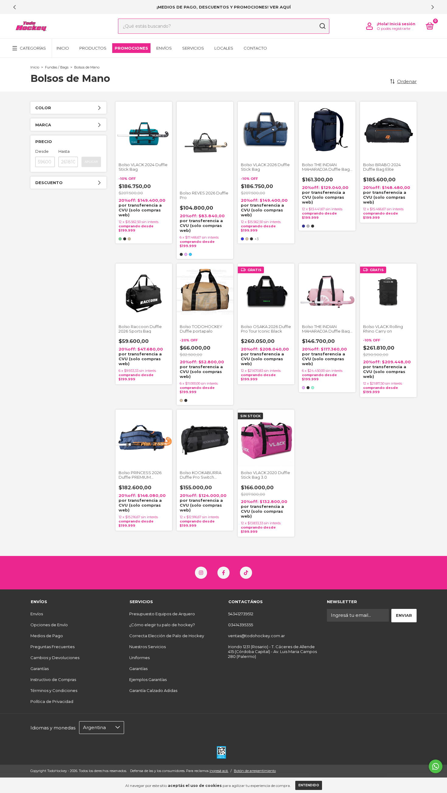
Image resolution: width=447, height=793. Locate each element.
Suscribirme (223, 189)
